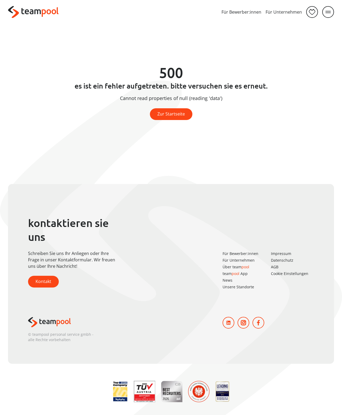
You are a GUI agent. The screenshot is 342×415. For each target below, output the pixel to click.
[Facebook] (258, 323)
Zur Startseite (171, 114)
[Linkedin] (228, 323)
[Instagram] (243, 323)
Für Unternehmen (284, 12)
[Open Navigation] (328, 12)
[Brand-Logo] (33, 12)
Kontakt (43, 281)
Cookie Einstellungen (289, 273)
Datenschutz (282, 260)
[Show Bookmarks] (312, 12)
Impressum (281, 253)
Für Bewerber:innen (241, 12)
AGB (274, 266)
